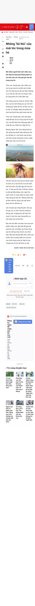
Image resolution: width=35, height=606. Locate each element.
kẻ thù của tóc (11, 307)
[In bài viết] (2, 67)
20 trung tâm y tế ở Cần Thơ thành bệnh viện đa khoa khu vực (19, 412)
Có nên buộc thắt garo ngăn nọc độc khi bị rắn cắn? (9, 382)
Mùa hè (21, 304)
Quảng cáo (21, 27)
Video (16, 32)
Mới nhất (6, 32)
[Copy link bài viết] (27, 265)
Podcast (5, 27)
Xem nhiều (11, 32)
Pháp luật (30, 32)
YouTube (12, 27)
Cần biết (17, 27)
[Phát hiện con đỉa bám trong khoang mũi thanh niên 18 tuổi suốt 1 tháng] (20, 374)
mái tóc (14, 304)
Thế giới (25, 32)
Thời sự (20, 32)
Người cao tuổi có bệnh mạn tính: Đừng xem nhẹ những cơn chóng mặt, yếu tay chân (9, 414)
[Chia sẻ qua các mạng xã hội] (32, 265)
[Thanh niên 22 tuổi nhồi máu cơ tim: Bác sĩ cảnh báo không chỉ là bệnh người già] (30, 402)
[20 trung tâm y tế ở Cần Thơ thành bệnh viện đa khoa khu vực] (20, 402)
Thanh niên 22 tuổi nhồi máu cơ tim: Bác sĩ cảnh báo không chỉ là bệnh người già (30, 413)
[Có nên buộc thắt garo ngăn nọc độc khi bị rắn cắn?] (10, 374)
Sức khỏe (8, 37)
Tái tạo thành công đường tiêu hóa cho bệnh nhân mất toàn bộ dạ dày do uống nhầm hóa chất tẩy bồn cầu (29, 387)
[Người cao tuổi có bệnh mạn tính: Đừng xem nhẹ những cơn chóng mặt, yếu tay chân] (10, 402)
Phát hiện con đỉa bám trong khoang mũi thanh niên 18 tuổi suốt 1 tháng (19, 384)
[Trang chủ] (2, 32)
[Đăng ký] (22, 322)
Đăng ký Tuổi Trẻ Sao (31, 27)
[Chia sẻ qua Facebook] (23, 265)
